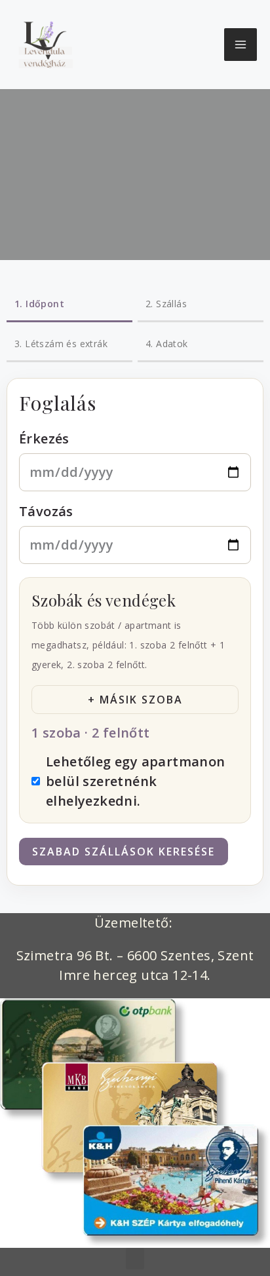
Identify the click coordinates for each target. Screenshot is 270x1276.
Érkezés (44, 438)
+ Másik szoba (135, 699)
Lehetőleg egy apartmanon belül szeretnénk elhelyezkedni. (135, 781)
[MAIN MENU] (240, 44)
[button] (135, 1258)
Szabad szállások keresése (123, 851)
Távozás (46, 511)
